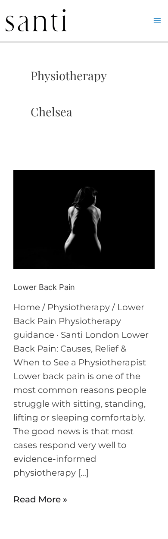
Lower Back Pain (44, 287)
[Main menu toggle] (157, 20)
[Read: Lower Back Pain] (84, 219)
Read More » (40, 498)
